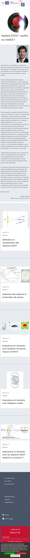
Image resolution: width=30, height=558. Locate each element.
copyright (7, 499)
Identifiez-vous (23, 4)
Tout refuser (22, 553)
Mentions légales (9, 496)
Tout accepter (10, 553)
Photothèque (9, 518)
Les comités (7, 481)
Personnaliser (15, 555)
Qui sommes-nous (9, 478)
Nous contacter (9, 484)
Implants (5, 235)
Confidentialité (9, 502)
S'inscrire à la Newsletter (15, 541)
